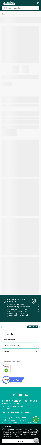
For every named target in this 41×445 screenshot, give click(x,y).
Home (4, 14)
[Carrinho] (38, 3)
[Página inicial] (9, 3)
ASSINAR (33, 327)
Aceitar (20, 441)
